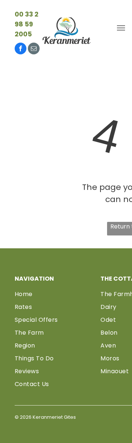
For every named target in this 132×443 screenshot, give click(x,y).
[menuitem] (55, 294)
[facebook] (20, 49)
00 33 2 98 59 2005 (26, 24)
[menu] (121, 28)
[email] (34, 49)
